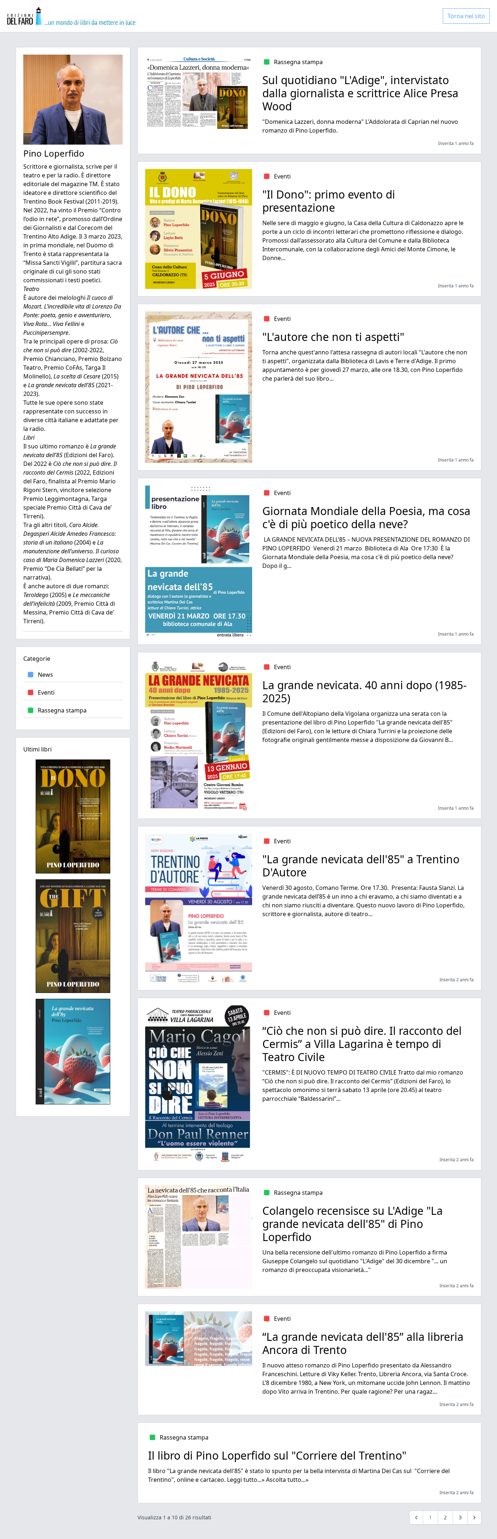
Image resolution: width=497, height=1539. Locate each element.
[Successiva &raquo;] (474, 1517)
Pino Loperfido (53, 153)
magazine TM (79, 184)
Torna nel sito (466, 16)
